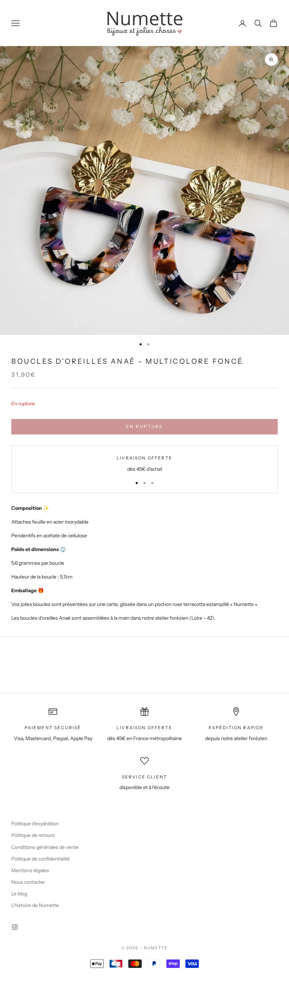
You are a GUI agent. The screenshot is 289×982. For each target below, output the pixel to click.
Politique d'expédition (35, 823)
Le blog (19, 893)
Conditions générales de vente (45, 847)
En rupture (144, 426)
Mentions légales (30, 870)
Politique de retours (33, 835)
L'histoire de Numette (35, 905)
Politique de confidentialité (40, 859)
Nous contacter (28, 882)
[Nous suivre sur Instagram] (14, 927)
